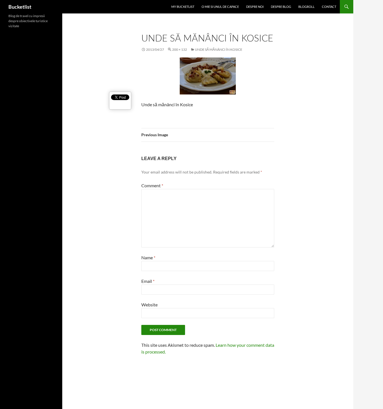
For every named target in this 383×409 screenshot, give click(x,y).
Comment (152, 185)
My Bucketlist (182, 6)
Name (148, 257)
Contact (329, 6)
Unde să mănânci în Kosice (218, 49)
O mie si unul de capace (220, 6)
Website (149, 304)
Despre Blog (281, 6)
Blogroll (306, 6)
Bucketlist (19, 7)
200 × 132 (179, 49)
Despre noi (255, 6)
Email (147, 281)
